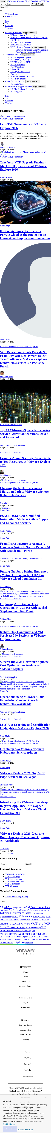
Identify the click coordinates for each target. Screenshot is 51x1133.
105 (7, 853)
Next (11, 853)
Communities (10, 16)
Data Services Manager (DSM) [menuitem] (28, 52)
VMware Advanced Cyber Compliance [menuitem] (32, 50)
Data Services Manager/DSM (20, 910)
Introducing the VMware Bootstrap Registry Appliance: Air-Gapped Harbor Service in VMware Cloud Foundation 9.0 (24, 808)
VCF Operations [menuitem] (17, 67)
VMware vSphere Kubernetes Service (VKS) (19, 346)
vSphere (19, 942)
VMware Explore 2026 (14, 874)
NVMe (11, 920)
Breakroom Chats (40, 907)
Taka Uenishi (5, 339)
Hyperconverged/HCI (9, 917)
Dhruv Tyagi (5, 760)
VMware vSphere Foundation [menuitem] (22, 35)
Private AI (45, 920)
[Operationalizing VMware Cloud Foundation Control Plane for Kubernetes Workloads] (25, 689)
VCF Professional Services (11, 424)
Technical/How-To (8, 797)
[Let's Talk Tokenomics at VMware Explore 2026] (12, 116)
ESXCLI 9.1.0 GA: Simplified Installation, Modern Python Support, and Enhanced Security (25, 519)
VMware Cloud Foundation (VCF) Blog (33, 1)
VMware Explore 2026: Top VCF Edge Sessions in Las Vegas (22, 774)
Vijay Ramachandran (8, 677)
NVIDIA (4, 919)
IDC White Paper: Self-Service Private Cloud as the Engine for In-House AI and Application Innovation (25, 234)
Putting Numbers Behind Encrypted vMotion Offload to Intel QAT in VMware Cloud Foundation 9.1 (24, 575)
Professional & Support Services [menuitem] (18, 86)
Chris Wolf (4, 849)
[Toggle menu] (1, 10)
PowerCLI (36, 919)
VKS (33, 931)
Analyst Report (18, 908)
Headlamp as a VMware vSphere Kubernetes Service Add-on (22, 750)
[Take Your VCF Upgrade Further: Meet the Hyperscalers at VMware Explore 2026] (25, 154)
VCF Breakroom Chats (14, 881)
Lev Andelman (18, 445)
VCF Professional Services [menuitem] (21, 89)
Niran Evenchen (6, 559)
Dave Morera (5, 586)
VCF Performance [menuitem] (18, 79)
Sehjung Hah (5, 619)
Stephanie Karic (6, 785)
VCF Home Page (12, 877)
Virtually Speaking (23, 931)
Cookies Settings (25, 1130)
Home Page (5, 225)
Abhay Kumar (6, 177)
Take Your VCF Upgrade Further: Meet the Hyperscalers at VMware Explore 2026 (23, 166)
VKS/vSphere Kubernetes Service (20, 933)
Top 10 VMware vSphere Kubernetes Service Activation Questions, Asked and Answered (25, 433)
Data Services (4, 910)
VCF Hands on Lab (13, 879)
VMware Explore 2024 (23, 936)
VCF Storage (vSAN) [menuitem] (19, 60)
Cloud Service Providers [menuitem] (15, 81)
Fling (33, 913)
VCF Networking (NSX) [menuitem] (20, 62)
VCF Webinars (11, 886)
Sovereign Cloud (13, 924)
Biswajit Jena (5, 503)
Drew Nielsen (6, 736)
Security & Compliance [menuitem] (20, 72)
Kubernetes (25, 916)
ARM (27, 907)
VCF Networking (33, 927)
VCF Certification (12, 884)
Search (3, 4)
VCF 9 (27, 924)
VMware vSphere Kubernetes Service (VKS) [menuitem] (29, 37)
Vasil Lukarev (5, 445)
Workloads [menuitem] (14, 74)
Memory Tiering (39, 917)
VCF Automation (15, 927)
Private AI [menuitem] (14, 69)
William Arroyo (21, 559)
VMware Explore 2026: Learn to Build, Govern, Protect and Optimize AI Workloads (25, 837)
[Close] (45, 1098)
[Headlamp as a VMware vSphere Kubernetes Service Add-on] (19, 741)
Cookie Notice (9, 1124)
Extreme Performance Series (15, 912)
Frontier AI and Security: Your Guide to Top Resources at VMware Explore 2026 (25, 461)
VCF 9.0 (37, 923)
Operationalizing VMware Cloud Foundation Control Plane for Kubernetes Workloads (22, 700)
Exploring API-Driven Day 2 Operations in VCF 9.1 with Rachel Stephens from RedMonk (23, 607)
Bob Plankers (5, 475)
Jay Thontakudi (6, 376)
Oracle (16, 920)
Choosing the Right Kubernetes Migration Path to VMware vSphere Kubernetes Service (24, 491)
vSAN (3, 942)
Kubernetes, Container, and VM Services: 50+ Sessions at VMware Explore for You (23, 635)
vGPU (13, 931)
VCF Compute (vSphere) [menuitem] (20, 57)
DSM (48, 910)
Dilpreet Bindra (6, 649)
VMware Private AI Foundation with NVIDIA (32, 939)
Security (3, 924)
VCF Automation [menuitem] (17, 64)
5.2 (1, 907)
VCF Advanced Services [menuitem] (20, 47)
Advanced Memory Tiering (16, 896)
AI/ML (8, 907)
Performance (25, 920)
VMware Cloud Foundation (11, 119)
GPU (41, 913)
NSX (48, 916)
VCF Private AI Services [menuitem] (20, 42)
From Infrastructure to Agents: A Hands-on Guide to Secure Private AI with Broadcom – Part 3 (25, 547)
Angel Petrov (5, 531)
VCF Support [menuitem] (16, 91)
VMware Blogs (11, 14)
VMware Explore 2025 (41, 937)
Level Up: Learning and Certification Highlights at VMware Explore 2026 (25, 726)
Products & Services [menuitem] (13, 32)
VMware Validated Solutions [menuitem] (22, 76)
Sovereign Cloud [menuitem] (17, 84)
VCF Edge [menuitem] (14, 40)
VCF (22, 923)
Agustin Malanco (35, 559)
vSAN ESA (9, 943)
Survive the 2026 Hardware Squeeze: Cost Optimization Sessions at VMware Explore (25, 665)
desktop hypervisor (39, 910)
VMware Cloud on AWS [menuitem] (20, 45)
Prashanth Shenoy (7, 147)
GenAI (38, 913)
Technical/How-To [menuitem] (13, 55)
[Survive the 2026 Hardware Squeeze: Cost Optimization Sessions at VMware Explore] (11, 654)
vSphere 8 (29, 943)
